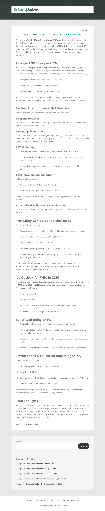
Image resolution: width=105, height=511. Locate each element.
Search (19, 442)
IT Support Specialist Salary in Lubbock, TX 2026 (37, 463)
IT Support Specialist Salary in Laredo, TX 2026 (37, 474)
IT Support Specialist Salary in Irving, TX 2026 (36, 469)
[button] (89, 8)
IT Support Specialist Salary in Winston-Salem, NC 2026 (41, 479)
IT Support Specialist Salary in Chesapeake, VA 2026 (39, 484)
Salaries (85, 31)
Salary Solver (24, 9)
